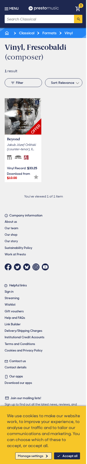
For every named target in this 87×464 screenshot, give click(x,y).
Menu (14, 8)
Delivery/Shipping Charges (23, 331)
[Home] (7, 33)
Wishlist (10, 305)
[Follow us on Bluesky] (27, 266)
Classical (26, 33)
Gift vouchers (14, 311)
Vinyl (68, 33)
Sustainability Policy (18, 248)
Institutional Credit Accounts (24, 337)
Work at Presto (15, 254)
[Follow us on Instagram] (37, 266)
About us (11, 222)
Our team (11, 228)
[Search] (78, 19)
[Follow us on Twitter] (18, 266)
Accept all (69, 456)
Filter (19, 83)
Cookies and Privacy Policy (23, 350)
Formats (49, 33)
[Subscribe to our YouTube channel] (46, 266)
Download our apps (18, 383)
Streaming (12, 298)
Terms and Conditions (20, 344)
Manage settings (30, 456)
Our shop (11, 235)
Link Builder (13, 324)
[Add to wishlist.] (36, 177)
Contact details (15, 367)
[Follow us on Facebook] (9, 266)
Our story (11, 241)
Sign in (9, 292)
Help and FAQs (15, 318)
